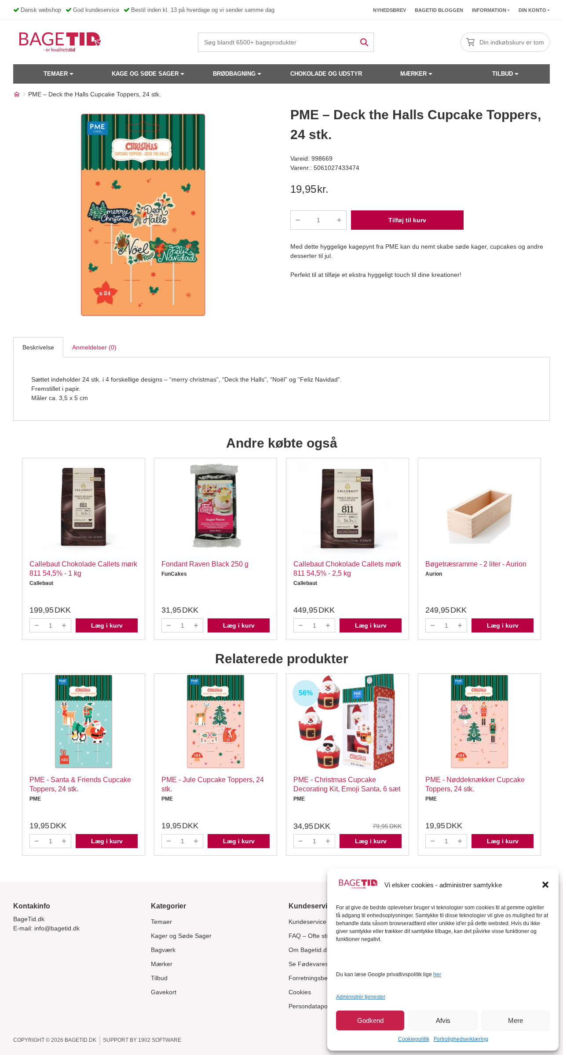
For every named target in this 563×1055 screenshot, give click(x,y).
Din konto (532, 10)
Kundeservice (307, 921)
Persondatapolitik (312, 1006)
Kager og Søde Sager (181, 935)
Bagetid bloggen (439, 10)
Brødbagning (234, 73)
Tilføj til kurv (407, 220)
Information (489, 10)
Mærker (413, 73)
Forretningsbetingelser (320, 977)
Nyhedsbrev (389, 10)
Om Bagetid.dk (309, 949)
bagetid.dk (80, 1040)
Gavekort (163, 992)
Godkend (370, 1020)
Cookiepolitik (413, 1039)
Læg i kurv (107, 625)
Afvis (443, 1020)
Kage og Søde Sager (145, 73)
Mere (515, 1020)
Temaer (56, 73)
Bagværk (163, 949)
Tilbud (502, 73)
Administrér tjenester (360, 997)
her (437, 974)
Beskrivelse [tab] (38, 347)
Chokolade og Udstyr (326, 73)
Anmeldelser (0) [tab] (94, 347)
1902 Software (159, 1040)
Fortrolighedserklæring (461, 1039)
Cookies (300, 992)
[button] (545, 884)
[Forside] (16, 94)
